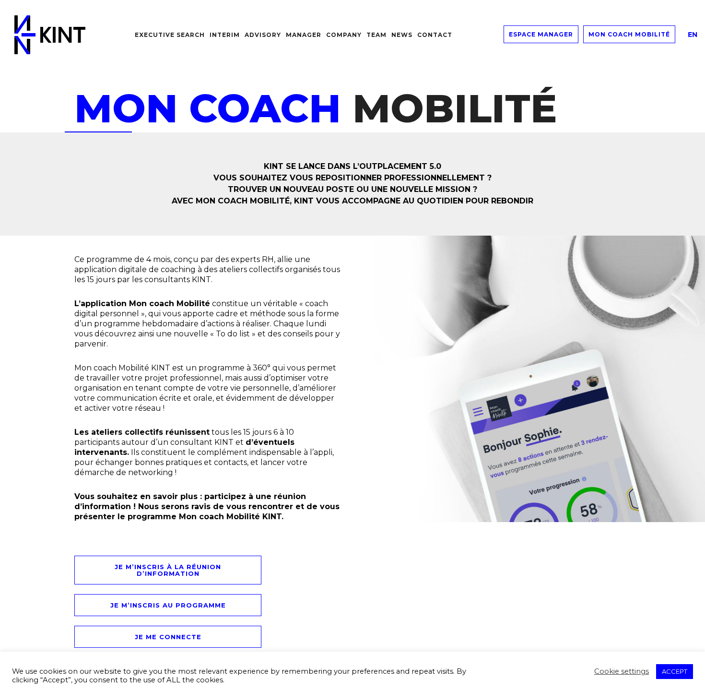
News (401, 34)
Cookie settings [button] (621, 671)
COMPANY (344, 34)
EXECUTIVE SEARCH (170, 34)
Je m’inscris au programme (168, 605)
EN (692, 34)
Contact (434, 34)
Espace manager (541, 34)
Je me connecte (168, 637)
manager (303, 34)
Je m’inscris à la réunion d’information (168, 570)
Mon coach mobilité (629, 34)
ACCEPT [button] (674, 671)
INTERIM (225, 34)
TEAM (376, 34)
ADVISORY (263, 34)
